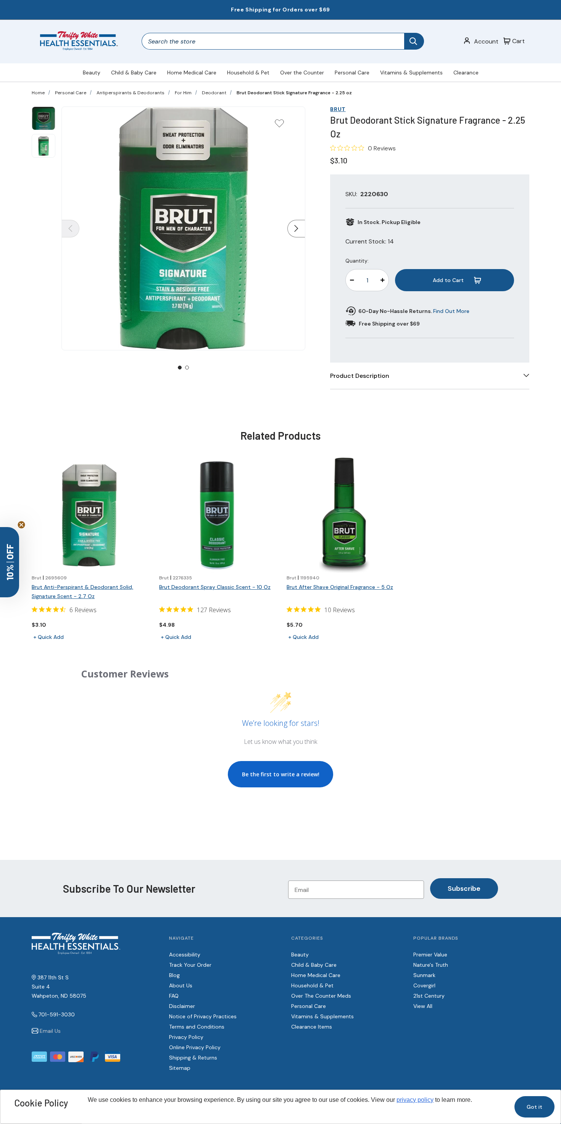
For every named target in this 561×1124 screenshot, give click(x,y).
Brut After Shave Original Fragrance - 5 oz (340, 587)
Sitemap (179, 1067)
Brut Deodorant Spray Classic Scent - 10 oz (215, 587)
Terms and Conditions (196, 1026)
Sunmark (424, 975)
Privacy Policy (186, 1037)
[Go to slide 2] (187, 367)
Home (38, 93)
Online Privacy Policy (195, 1047)
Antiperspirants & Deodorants (130, 93)
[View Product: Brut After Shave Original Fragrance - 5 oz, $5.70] (344, 515)
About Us (180, 985)
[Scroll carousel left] (70, 228)
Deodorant (214, 93)
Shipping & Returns (193, 1057)
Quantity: (357, 260)
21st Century (429, 995)
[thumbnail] (43, 118)
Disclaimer (182, 1006)
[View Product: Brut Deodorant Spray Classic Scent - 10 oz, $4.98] (216, 515)
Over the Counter (302, 72)
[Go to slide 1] (180, 367)
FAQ (174, 995)
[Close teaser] (21, 525)
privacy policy (415, 1100)
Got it (534, 1106)
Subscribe (464, 888)
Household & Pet (248, 72)
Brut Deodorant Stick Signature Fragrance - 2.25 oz (294, 93)
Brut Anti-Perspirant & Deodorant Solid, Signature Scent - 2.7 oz (82, 592)
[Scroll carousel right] (296, 228)
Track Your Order (190, 964)
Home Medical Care (191, 72)
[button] (9, 562)
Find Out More (451, 311)
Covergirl (424, 985)
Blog (174, 975)
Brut (337, 109)
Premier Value (430, 954)
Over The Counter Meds (321, 995)
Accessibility (184, 954)
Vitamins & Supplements (411, 72)
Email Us (50, 1030)
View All (422, 1006)
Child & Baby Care (133, 72)
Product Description (359, 376)
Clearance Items (311, 1026)
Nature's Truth (430, 964)
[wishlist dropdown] (279, 125)
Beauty (91, 72)
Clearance (466, 72)
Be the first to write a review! (280, 774)
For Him (183, 93)
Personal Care (352, 72)
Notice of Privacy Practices (203, 1016)
